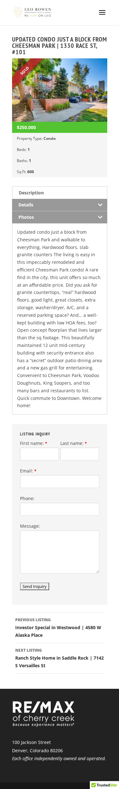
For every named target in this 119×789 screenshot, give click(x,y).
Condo (49, 138)
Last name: (73, 443)
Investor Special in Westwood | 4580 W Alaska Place (58, 627)
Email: (28, 471)
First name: (33, 443)
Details (25, 205)
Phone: (27, 498)
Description (31, 193)
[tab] (59, 192)
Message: (30, 526)
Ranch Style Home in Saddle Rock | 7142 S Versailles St (59, 658)
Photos (26, 217)
